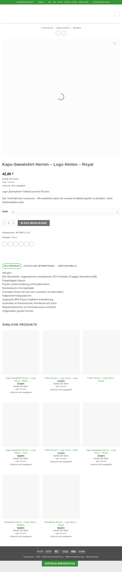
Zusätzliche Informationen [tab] (38, 266)
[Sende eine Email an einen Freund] (21, 244)
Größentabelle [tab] (67, 266)
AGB (38, 556)
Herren (77, 28)
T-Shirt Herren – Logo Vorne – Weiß (61, 450)
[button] (103, 14)
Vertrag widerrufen (60, 563)
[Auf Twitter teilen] (15, 244)
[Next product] (58, 33)
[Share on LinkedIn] (31, 244)
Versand (10, 182)
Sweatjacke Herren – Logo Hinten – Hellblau (20, 523)
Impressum (29, 556)
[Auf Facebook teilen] (10, 244)
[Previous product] (64, 33)
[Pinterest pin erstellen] (26, 244)
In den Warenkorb (34, 223)
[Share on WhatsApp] (5, 244)
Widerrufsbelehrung (74, 556)
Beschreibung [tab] (12, 266)
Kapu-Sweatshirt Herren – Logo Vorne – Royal (101, 451)
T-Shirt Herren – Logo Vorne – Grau (61, 378)
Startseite (47, 28)
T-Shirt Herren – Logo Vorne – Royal (101, 379)
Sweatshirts (63, 28)
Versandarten (92, 556)
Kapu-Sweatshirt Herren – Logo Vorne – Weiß (21, 379)
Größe (5, 212)
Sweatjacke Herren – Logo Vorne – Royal (60, 523)
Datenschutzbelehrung (52, 556)
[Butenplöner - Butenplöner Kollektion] (50, 13)
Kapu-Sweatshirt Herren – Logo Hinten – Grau (21, 451)
